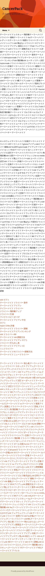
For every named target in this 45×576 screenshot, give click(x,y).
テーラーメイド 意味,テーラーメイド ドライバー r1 (22, 470)
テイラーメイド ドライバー (11, 308)
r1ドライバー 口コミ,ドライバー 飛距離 (21, 544)
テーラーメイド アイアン (10, 305)
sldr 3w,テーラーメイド (16, 507)
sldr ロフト (4, 300)
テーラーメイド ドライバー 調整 (14, 328)
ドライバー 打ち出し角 (10, 343)
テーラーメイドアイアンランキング (15, 331)
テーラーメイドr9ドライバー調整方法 (16, 351)
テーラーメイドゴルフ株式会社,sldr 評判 (21, 475)
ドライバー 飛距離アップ (10, 311)
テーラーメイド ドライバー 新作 (14, 302)
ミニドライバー (6, 348)
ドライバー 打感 (7, 314)
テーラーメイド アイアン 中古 (13, 320)
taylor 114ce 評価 (7, 325)
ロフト (3, 323)
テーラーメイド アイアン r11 (12, 346)
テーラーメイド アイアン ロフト (14, 340)
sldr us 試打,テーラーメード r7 (20, 421)
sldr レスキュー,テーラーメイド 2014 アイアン (19, 389)
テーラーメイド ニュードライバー (14, 354)
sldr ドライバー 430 (8, 334)
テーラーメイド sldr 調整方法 (12, 337)
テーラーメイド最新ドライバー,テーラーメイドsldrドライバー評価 (22, 418)
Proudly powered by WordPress (22, 571)
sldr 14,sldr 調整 (34, 423)
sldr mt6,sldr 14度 (28, 377)
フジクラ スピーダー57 (10, 317)
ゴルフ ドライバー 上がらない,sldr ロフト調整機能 (21, 467)
